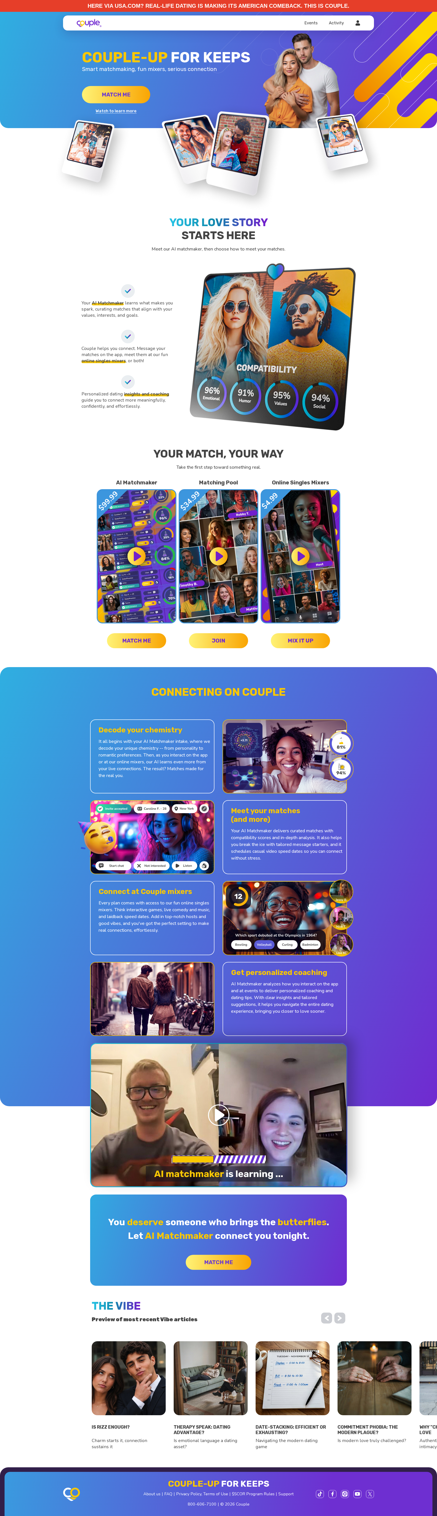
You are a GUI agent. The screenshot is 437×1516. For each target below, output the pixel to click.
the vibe (116, 1305)
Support (286, 1494)
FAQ (168, 1494)
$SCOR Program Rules (253, 1494)
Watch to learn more (116, 111)
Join (218, 641)
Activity (336, 22)
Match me (116, 94)
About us (151, 1494)
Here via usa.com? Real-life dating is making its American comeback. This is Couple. (218, 6)
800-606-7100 (202, 1504)
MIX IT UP (300, 641)
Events (311, 22)
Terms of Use (215, 1494)
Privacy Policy (188, 1494)
